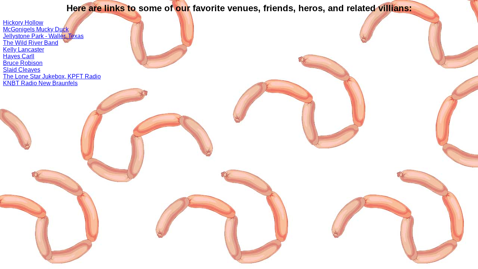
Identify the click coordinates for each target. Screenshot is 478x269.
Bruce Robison (23, 63)
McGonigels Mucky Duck (36, 29)
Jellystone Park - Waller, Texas (43, 36)
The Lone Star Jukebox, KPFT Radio (52, 76)
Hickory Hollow (23, 22)
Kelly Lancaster (23, 49)
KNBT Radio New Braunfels (40, 83)
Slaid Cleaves (21, 70)
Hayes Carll (18, 56)
